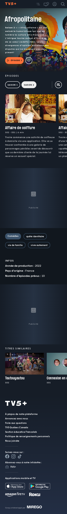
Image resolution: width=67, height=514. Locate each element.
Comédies (13, 236)
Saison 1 (13, 85)
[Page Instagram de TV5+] (13, 456)
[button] (38, 4)
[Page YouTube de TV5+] (20, 456)
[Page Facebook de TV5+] (7, 456)
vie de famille (15, 245)
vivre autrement (39, 245)
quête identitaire (35, 236)
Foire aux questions (16, 423)
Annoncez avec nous (16, 418)
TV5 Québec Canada (16, 427)
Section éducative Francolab (21, 431)
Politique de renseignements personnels (27, 436)
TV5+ (13, 466)
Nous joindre (12, 440)
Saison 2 (29, 85)
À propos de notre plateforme (21, 414)
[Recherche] (63, 4)
